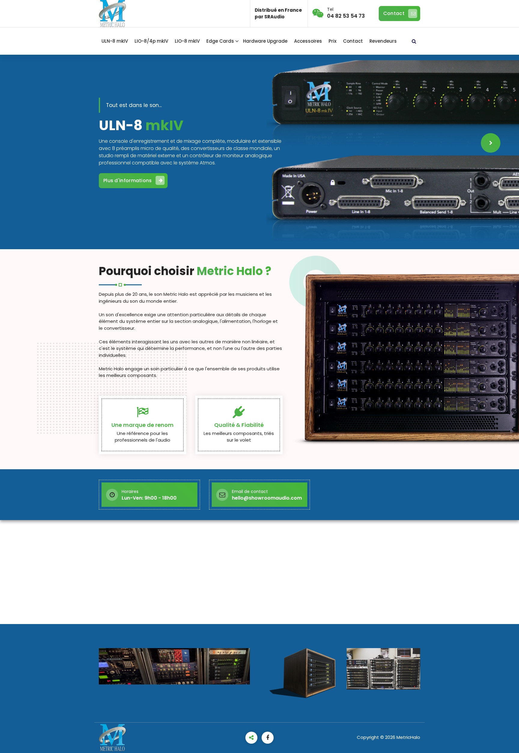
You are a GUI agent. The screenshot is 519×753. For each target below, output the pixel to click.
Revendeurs (383, 41)
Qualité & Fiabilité (239, 425)
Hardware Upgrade (265, 41)
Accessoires (308, 41)
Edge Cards (220, 41)
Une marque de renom (142, 425)
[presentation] (28, 143)
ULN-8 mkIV (115, 41)
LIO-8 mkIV (187, 41)
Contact (394, 13)
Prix (332, 41)
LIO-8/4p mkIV (151, 41)
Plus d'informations (380, 170)
